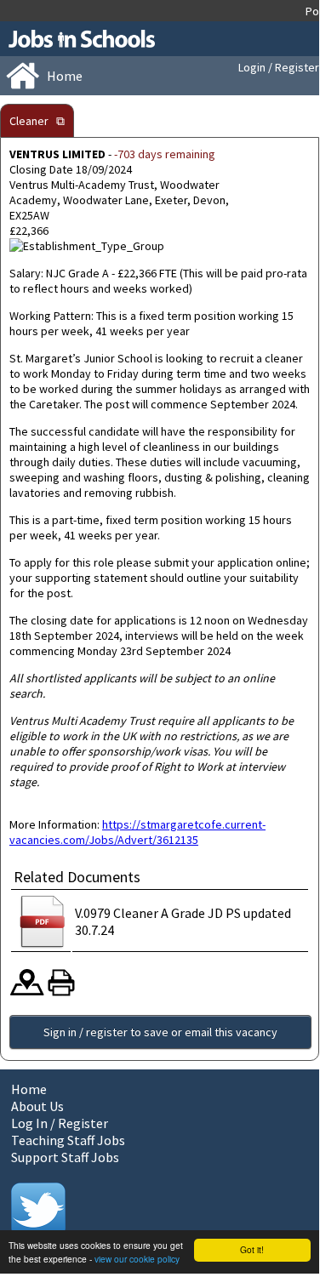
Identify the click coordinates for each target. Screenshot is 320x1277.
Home (29, 1088)
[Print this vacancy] (61, 992)
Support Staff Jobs (65, 1157)
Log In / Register (59, 1123)
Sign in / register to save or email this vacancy (160, 1032)
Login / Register (278, 67)
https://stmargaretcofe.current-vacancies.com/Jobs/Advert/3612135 (137, 832)
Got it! (252, 1249)
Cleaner (29, 120)
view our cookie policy (137, 1258)
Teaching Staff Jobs (68, 1140)
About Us (37, 1106)
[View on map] (27, 992)
